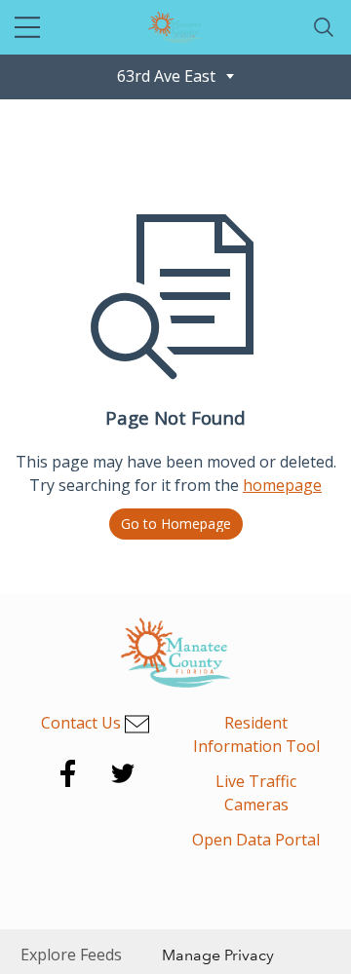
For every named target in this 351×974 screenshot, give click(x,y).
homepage (282, 485)
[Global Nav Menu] (27, 27)
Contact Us (83, 722)
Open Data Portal (256, 839)
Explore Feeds (71, 954)
